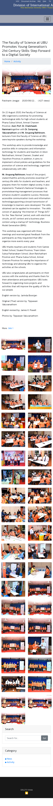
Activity (17, 61)
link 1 (10, 328)
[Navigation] (47, 19)
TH (49, 1)
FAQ (39, 1)
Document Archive (28, 1)
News (9, 758)
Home (7, 61)
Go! (44, 738)
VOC (17, 1)
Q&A (44, 1)
